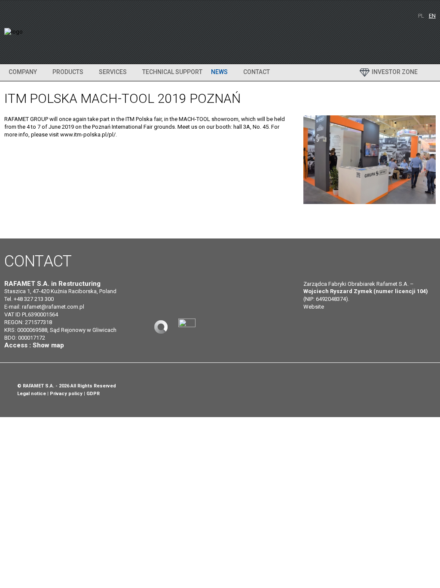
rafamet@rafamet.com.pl (53, 306)
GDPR (93, 393)
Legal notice (31, 393)
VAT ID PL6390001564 (31, 314)
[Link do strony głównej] (161, 327)
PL (421, 15)
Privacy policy (66, 393)
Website (313, 306)
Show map (48, 345)
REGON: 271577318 (28, 322)
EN (432, 15)
